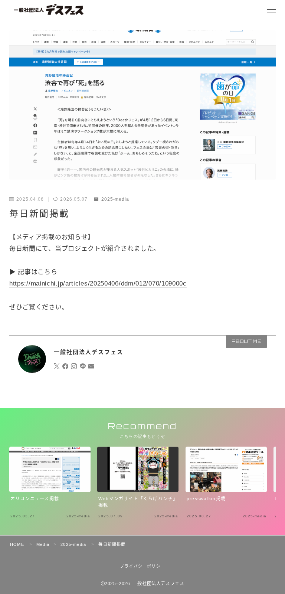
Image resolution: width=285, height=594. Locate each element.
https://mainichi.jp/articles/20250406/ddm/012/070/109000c (98, 283)
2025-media (115, 199)
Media (42, 544)
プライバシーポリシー (142, 566)
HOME (17, 544)
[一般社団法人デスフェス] (48, 9)
